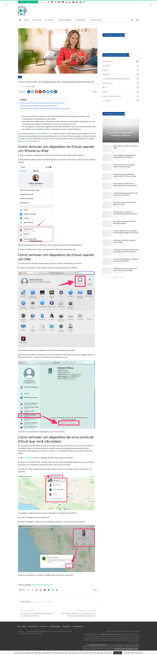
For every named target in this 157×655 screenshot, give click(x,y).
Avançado (106, 65)
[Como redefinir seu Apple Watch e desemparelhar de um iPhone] (107, 157)
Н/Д (20, 77)
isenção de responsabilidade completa (126, 648)
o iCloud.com (28, 458)
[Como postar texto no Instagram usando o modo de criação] (107, 167)
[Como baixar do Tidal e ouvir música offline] (107, 148)
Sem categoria (108, 61)
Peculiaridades (65, 20)
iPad (29, 141)
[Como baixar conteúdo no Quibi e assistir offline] (107, 242)
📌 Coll (105, 87)
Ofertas (105, 70)
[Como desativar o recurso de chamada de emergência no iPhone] (107, 214)
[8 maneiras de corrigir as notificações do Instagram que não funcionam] (107, 252)
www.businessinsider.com (41, 585)
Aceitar (117, 653)
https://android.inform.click (109, 634)
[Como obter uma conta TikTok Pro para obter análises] (107, 223)
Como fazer (37, 20)
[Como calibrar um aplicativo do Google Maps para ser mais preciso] (107, 186)
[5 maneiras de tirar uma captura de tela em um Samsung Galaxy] (107, 271)
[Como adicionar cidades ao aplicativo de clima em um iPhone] (107, 261)
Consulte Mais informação (133, 653)
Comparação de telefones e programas (116, 79)
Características (96, 20)
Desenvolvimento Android (112, 96)
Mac (36, 141)
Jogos (26, 20)
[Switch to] (49, 2)
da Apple (38, 133)
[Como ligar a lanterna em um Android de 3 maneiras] (120, 131)
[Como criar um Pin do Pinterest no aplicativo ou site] (107, 204)
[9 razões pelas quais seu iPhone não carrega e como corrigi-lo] (107, 195)
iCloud (50, 133)
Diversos (106, 92)
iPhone (23, 141)
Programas (80, 20)
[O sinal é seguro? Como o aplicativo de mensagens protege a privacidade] (107, 233)
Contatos (43, 2)
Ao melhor (49, 20)
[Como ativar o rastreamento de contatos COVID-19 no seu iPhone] (107, 176)
